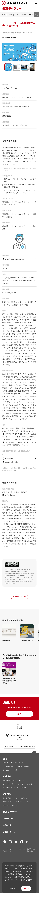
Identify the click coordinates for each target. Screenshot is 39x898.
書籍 (15, 770)
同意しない (13, 888)
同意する (26, 888)
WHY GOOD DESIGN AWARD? (12, 780)
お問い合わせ (9, 832)
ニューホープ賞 (7, 787)
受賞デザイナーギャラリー (10, 805)
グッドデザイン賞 (8, 766)
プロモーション (20, 801)
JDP (13, 569)
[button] (8, 67)
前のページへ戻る (20, 597)
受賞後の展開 (7, 798)
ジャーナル (8, 818)
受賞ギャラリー (10, 812)
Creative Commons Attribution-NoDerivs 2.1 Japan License (17, 571)
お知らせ (7, 825)
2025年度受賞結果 (23, 766)
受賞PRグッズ (7, 801)
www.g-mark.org (20, 575)
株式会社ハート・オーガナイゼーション (16, 97)
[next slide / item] (35, 67)
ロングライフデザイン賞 (25, 784)
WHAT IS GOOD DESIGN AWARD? (13, 763)
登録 (19, 714)
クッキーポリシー (14, 880)
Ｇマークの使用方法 (21, 798)
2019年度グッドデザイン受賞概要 (14, 125)
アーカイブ (6, 770)
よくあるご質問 (21, 787)
